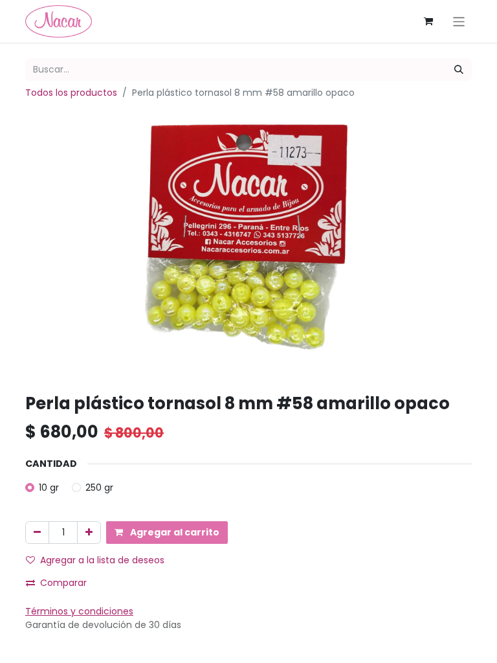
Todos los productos (71, 92)
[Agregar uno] (89, 532)
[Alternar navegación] (459, 21)
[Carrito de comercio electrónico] (428, 21)
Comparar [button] (63, 582)
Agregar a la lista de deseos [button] (102, 560)
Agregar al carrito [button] (173, 532)
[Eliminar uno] (37, 532)
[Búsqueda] (459, 69)
